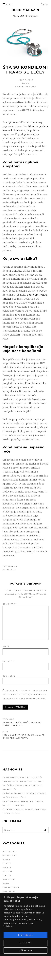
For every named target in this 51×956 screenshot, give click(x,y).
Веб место (9, 676)
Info (45, 4)
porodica (9, 891)
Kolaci (7, 867)
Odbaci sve (25, 950)
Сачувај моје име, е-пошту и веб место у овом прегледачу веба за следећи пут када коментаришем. (25, 695)
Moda (6, 883)
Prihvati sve (25, 935)
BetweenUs (9, 855)
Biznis (6, 859)
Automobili (10, 851)
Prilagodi (25, 942)
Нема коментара (25, 86)
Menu (9, 4)
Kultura (8, 871)
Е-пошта (9, 661)
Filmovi (7, 863)
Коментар (10, 604)
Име (6, 647)
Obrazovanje (11, 887)
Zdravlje (10, 569)
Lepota (7, 875)
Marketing (9, 879)
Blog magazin (25, 10)
